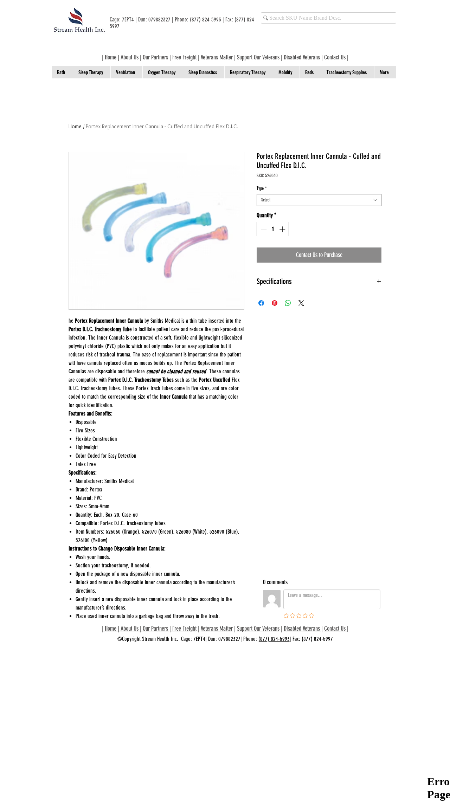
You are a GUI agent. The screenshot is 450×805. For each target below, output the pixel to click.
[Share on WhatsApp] (288, 303)
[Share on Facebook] (261, 303)
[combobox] (319, 200)
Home (75, 126)
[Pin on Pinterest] (274, 303)
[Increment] (283, 229)
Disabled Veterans (302, 57)
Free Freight (184, 628)
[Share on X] (301, 303)
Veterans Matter (217, 57)
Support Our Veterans (258, 57)
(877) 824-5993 (206, 19)
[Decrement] (263, 229)
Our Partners (155, 57)
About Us (130, 57)
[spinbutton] (273, 229)
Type (262, 188)
